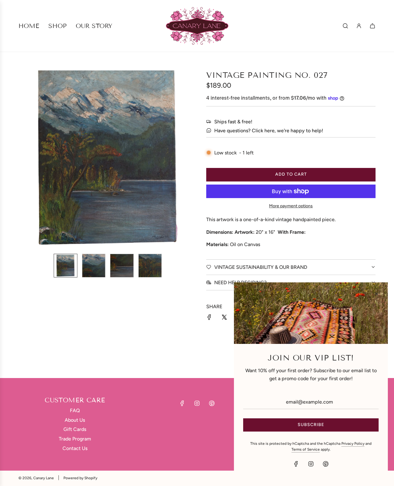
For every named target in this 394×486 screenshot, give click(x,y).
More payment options (291, 206)
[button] (26, 160)
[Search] (345, 26)
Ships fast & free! (233, 122)
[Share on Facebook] (209, 318)
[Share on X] (224, 318)
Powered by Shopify (80, 478)
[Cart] (372, 26)
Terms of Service (305, 449)
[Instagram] (197, 403)
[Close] (376, 294)
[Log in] (359, 26)
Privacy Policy (352, 443)
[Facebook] (182, 403)
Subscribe (311, 424)
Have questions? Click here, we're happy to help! (268, 130)
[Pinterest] (212, 403)
